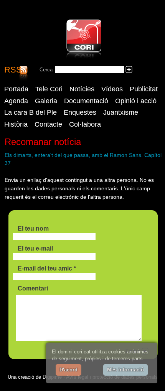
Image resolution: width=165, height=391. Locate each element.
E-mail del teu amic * (47, 268)
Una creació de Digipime (35, 377)
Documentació (86, 101)
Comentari (33, 288)
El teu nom (33, 228)
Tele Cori (49, 89)
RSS (13, 70)
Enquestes (80, 112)
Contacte (48, 124)
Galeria (46, 101)
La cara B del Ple (30, 112)
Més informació (125, 370)
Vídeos (112, 89)
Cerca (46, 70)
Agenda (16, 101)
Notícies (81, 89)
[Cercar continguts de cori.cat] (128, 69)
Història (16, 124)
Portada (16, 89)
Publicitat (144, 89)
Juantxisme (120, 112)
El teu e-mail (35, 248)
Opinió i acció (136, 101)
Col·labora (85, 124)
